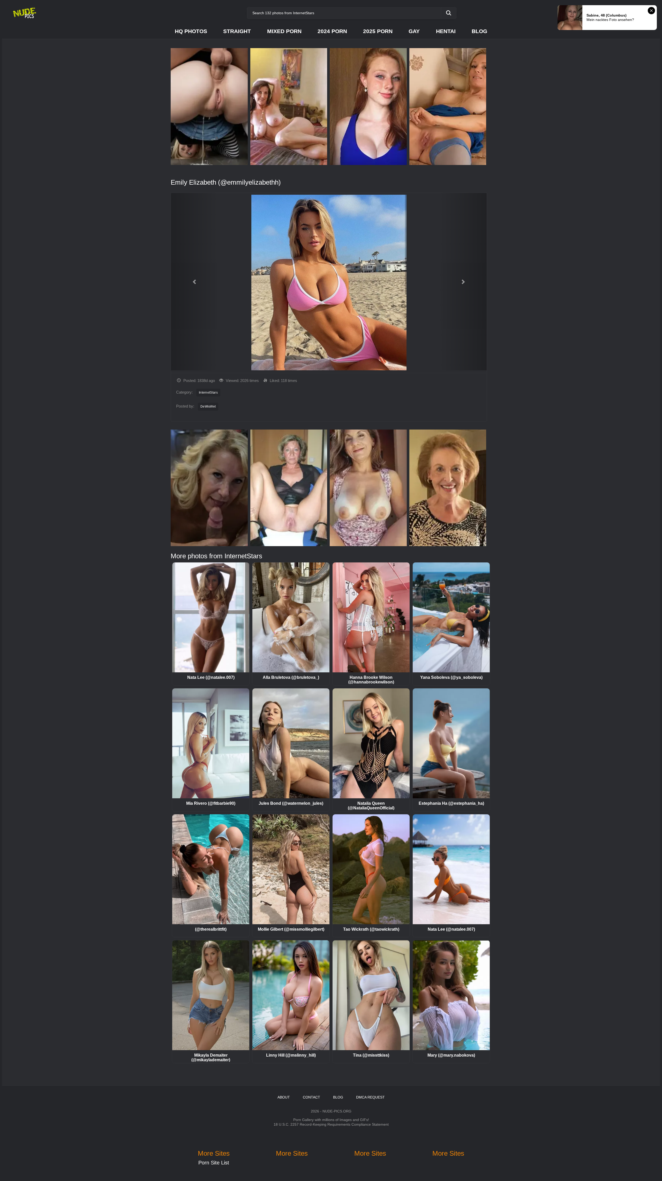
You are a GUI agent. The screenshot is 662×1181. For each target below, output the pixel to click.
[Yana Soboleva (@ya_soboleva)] (451, 617)
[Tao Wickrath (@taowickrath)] (371, 869)
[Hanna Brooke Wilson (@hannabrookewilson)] (371, 617)
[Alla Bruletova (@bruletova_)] (290, 617)
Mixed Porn (284, 31)
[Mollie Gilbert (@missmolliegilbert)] (290, 869)
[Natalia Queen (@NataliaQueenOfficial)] (371, 743)
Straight (237, 31)
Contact (311, 1097)
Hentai (446, 31)
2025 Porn (378, 31)
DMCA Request (370, 1097)
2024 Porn (332, 31)
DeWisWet (208, 406)
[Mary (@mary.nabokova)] (451, 995)
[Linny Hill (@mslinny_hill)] (290, 995)
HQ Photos (191, 31)
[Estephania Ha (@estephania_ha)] (451, 743)
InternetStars (208, 392)
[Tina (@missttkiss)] (371, 995)
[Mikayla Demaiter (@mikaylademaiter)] (210, 995)
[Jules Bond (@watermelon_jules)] (290, 743)
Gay (414, 31)
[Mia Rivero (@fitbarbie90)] (210, 743)
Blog (479, 31)
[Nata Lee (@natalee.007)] (210, 617)
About (283, 1097)
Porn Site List (213, 1162)
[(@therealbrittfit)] (210, 869)
